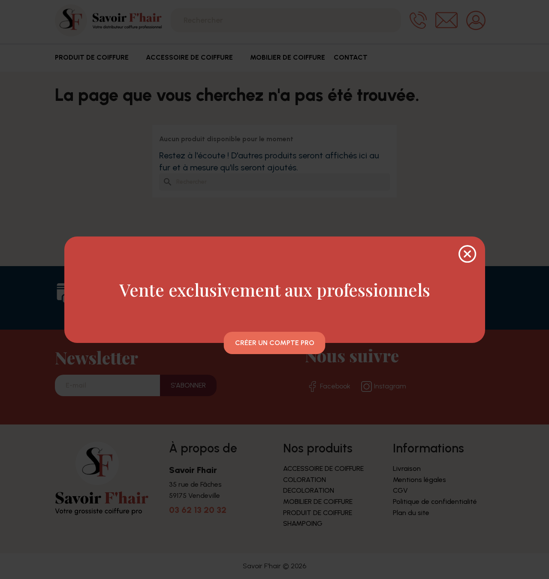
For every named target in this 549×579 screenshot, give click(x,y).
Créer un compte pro (274, 343)
